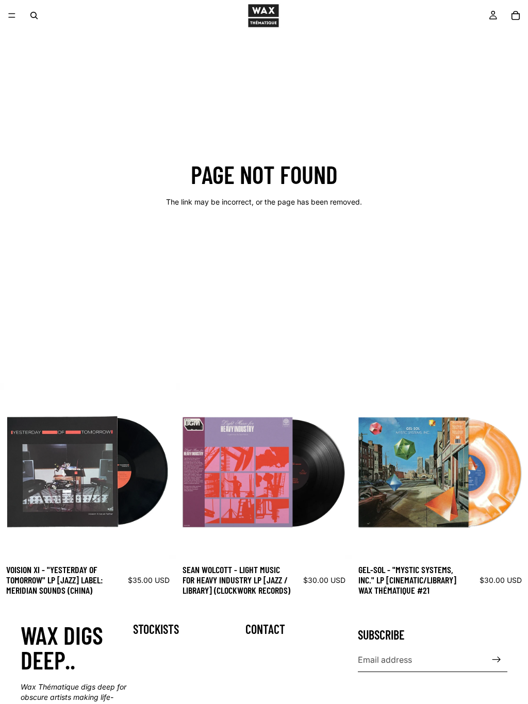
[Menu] (12, 15)
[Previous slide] (15, 471)
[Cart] (515, 15)
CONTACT (265, 629)
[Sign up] (496, 660)
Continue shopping (264, 238)
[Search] (34, 15)
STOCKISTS (156, 629)
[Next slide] (160, 471)
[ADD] (160, 542)
